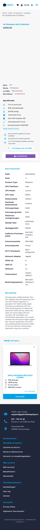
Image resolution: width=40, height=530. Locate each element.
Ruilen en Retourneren (13, 452)
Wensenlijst (8, 476)
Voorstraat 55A (17, 426)
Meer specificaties (11, 128)
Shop (10, 13)
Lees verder (20, 396)
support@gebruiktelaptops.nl (24, 414)
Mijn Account (8, 467)
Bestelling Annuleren (12, 443)
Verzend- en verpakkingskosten (17, 456)
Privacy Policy (9, 507)
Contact (6, 496)
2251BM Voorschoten (20, 429)
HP (26, 178)
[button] (36, 4)
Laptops (27, 13)
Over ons (7, 491)
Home (4, 13)
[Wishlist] (18, 5)
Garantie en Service (11, 447)
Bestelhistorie (9, 472)
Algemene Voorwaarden (13, 511)
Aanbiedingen (9, 487)
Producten (18, 13)
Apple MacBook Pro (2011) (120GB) (20, 376)
